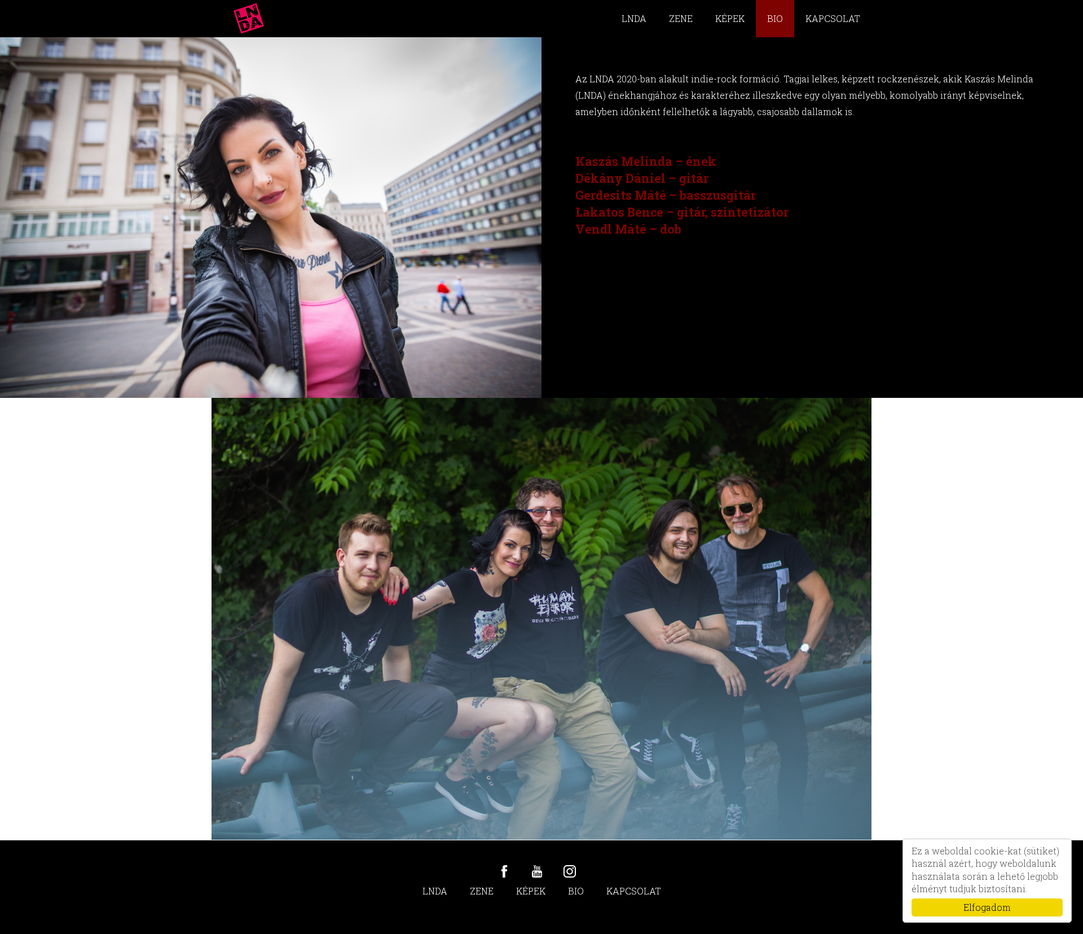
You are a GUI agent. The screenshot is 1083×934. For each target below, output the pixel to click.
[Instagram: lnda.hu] (569, 871)
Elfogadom (987, 907)
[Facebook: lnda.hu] (504, 871)
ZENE (681, 18)
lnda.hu (248, 18)
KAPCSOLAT (832, 18)
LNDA (634, 18)
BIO (775, 18)
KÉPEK (730, 18)
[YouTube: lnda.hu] (537, 871)
